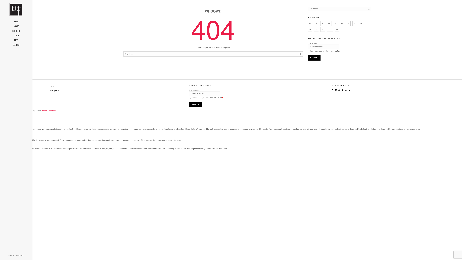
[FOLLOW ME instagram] (348, 23)
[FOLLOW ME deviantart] (316, 23)
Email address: (313, 43)
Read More (52, 110)
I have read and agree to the (325, 51)
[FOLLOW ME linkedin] (342, 23)
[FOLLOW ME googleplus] (335, 23)
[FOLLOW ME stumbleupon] (316, 29)
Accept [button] (44, 110)
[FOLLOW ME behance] (310, 23)
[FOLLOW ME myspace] (354, 23)
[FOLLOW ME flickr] (329, 23)
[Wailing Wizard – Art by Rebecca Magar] (16, 9)
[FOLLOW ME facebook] (323, 23)
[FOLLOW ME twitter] (330, 29)
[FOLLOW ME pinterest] (361, 23)
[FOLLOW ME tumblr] (323, 29)
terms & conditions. (334, 51)
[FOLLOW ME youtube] (337, 29)
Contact (52, 86)
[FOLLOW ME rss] (310, 29)
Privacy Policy (54, 90)
